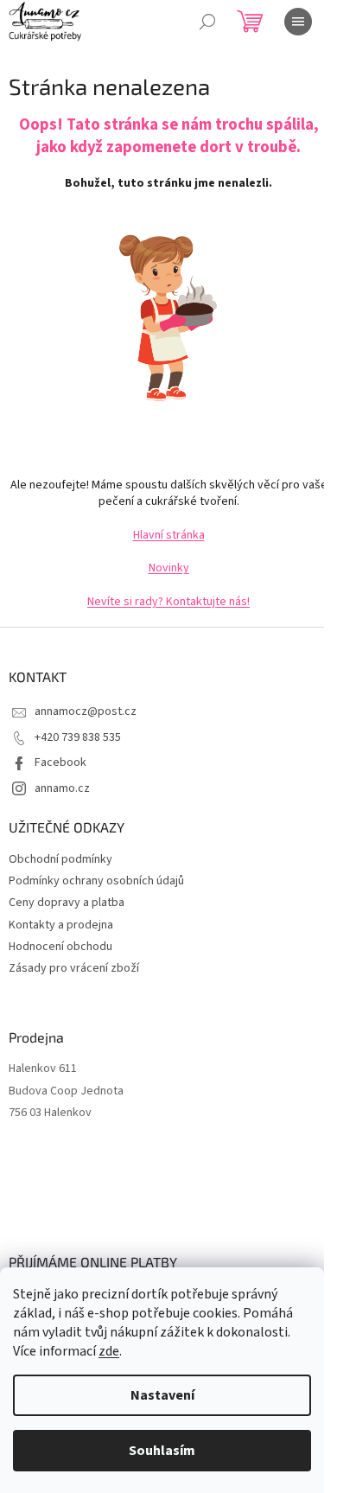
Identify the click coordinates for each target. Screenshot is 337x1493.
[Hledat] (207, 21)
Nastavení (162, 1395)
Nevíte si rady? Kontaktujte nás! (168, 601)
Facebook (60, 762)
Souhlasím (162, 1450)
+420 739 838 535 (78, 737)
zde (109, 1351)
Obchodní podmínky (60, 859)
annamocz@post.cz (86, 711)
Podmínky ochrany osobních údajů (96, 881)
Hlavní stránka (169, 535)
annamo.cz (62, 788)
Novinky (169, 568)
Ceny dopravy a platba (66, 902)
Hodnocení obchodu (60, 946)
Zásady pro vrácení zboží (74, 968)
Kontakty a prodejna (61, 925)
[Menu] (298, 21)
